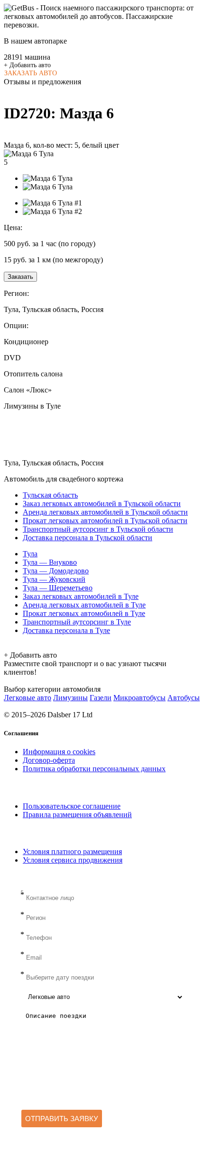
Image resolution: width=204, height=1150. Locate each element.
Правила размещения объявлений (77, 815)
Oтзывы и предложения (42, 82)
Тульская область (50, 495)
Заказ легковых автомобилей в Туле (81, 596)
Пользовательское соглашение (72, 806)
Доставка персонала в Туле (66, 630)
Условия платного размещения (72, 851)
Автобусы (183, 698)
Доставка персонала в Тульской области (87, 538)
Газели (100, 698)
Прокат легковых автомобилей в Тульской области (105, 521)
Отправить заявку (61, 1118)
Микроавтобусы (139, 698)
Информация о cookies (59, 752)
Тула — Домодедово (56, 571)
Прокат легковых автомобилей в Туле (84, 613)
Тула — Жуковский (54, 579)
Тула (30, 554)
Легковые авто (27, 698)
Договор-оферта (49, 760)
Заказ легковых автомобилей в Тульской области (102, 503)
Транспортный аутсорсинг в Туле (77, 622)
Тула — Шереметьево (58, 588)
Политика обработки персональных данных (94, 769)
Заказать (20, 276)
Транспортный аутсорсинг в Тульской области (98, 529)
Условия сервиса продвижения (72, 860)
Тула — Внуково (50, 562)
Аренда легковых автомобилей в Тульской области (105, 512)
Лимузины (70, 698)
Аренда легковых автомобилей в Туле (84, 605)
